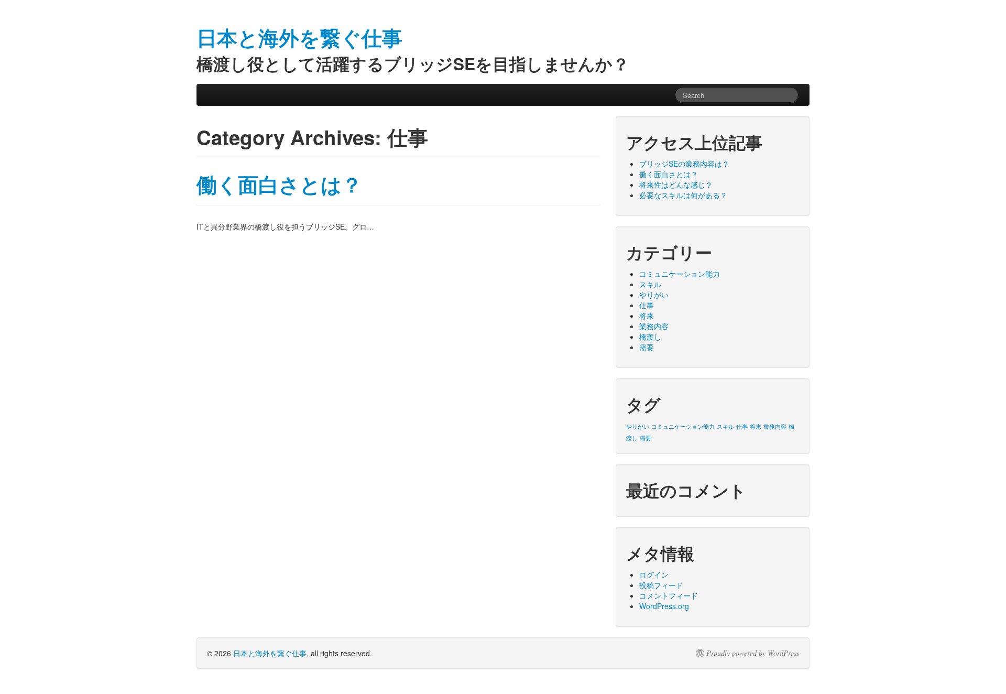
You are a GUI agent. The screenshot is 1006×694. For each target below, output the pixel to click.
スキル (650, 284)
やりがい (654, 294)
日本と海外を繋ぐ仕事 (270, 653)
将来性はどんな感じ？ (676, 184)
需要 (646, 347)
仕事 (646, 305)
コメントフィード (668, 595)
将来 (646, 315)
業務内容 (654, 326)
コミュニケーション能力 (679, 273)
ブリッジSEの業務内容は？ (684, 163)
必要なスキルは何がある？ (683, 195)
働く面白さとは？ (279, 184)
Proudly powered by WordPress (752, 653)
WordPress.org (664, 606)
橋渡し (650, 336)
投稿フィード (661, 585)
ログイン (654, 574)
